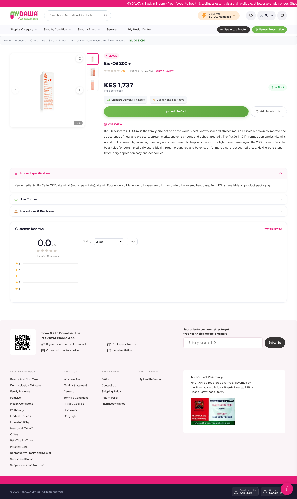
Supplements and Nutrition (27, 465)
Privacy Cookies (74, 404)
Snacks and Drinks (21, 459)
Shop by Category (21, 29)
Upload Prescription (271, 29)
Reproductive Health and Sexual (30, 453)
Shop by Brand (87, 29)
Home (7, 40)
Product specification (35, 173)
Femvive (15, 397)
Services (112, 29)
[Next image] (79, 90)
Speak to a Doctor (235, 29)
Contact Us (109, 385)
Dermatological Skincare (25, 385)
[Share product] (79, 58)
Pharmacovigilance (113, 404)
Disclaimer (70, 410)
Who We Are (72, 379)
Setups (62, 40)
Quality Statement (75, 385)
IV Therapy (17, 410)
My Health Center (139, 29)
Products (20, 40)
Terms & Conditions (76, 397)
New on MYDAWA (21, 428)
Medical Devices (20, 416)
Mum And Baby (19, 422)
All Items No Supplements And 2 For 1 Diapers (98, 40)
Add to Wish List (271, 111)
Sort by (87, 241)
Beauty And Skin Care (24, 379)
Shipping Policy (111, 391)
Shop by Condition (55, 29)
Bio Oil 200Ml (137, 40)
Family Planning (20, 391)
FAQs (105, 379)
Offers (34, 40)
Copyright (70, 416)
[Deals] (251, 15)
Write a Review (164, 70)
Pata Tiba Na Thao (21, 440)
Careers (69, 391)
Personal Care (19, 447)
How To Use (28, 199)
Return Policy (110, 397)
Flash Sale (48, 40)
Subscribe (275, 342)
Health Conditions (21, 404)
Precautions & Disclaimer (37, 211)
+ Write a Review (272, 228)
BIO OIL (113, 55)
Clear (132, 241)
